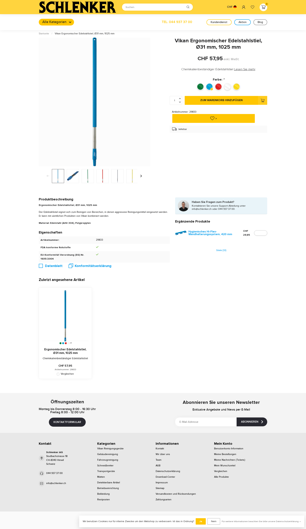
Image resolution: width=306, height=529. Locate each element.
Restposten (103, 499)
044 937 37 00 (54, 473)
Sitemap (160, 488)
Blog (260, 22)
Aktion (242, 22)
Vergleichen (67, 374)
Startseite (44, 33)
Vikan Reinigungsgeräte (110, 448)
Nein (213, 521)
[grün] (60, 343)
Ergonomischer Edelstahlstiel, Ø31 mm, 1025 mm (65, 351)
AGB (158, 465)
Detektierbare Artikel (108, 482)
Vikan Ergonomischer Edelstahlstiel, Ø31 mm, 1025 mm (84, 33)
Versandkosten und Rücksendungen (176, 494)
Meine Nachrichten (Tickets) (229, 460)
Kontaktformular (67, 422)
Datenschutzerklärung (168, 471)
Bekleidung (103, 494)
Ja (200, 521)
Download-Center (165, 477)
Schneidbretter (105, 465)
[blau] (63, 343)
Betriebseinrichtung (108, 488)
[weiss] (68, 343)
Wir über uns (163, 454)
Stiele (221, 250)
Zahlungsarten (163, 499)
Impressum (162, 482)
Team (158, 460)
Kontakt (160, 448)
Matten (101, 477)
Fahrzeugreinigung (107, 460)
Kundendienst (219, 22)
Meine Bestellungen (225, 454)
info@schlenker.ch (56, 483)
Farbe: (218, 79)
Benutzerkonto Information (228, 448)
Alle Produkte (221, 477)
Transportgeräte (106, 471)
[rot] (66, 343)
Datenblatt (54, 266)
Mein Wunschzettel (224, 465)
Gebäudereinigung (107, 454)
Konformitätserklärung (93, 266)
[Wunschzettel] (252, 7)
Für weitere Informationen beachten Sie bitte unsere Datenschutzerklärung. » (261, 521)
